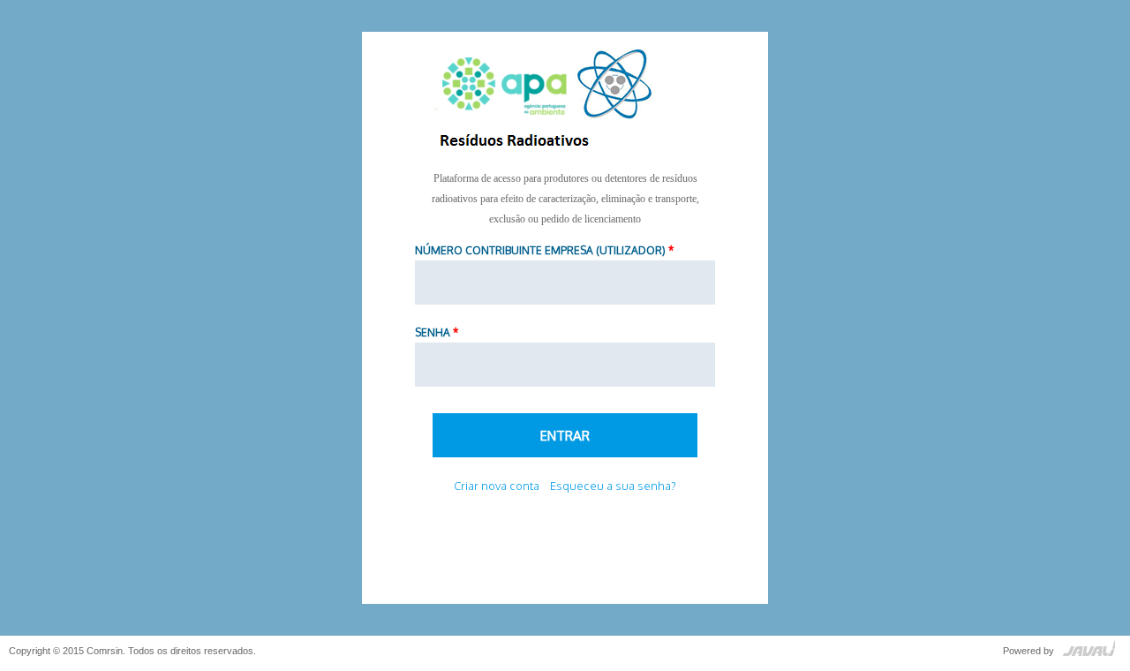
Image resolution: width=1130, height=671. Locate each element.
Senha (436, 332)
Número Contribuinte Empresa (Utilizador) (544, 250)
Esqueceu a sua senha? (613, 486)
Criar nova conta (496, 486)
